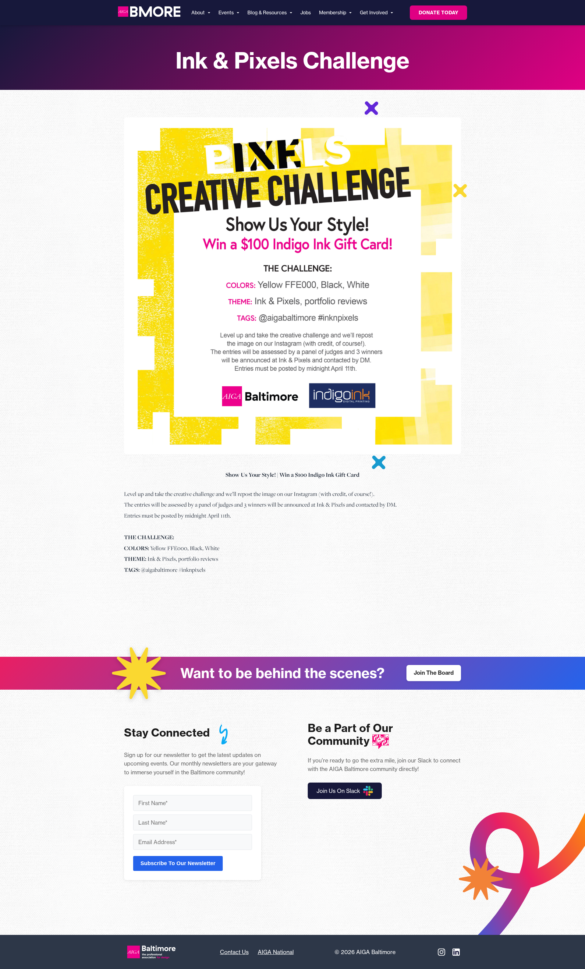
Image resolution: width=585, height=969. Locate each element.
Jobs (305, 13)
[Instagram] (441, 952)
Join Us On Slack (338, 790)
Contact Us (234, 952)
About (198, 13)
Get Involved (374, 13)
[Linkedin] (456, 952)
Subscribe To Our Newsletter (177, 863)
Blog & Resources (267, 13)
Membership (332, 13)
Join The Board (434, 672)
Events (226, 13)
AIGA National (276, 952)
